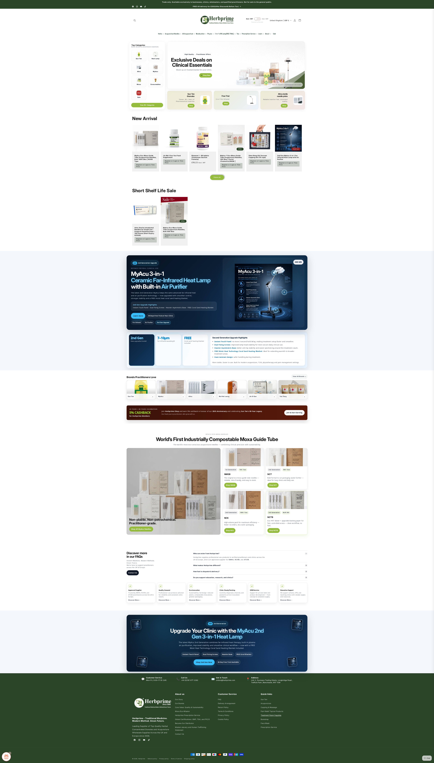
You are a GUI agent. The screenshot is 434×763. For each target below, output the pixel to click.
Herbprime (141, 758)
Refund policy (152, 758)
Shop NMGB (230, 485)
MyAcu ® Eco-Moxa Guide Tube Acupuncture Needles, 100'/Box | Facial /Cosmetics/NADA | (231, 158)
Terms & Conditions (225, 711)
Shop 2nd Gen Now (204, 662)
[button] (134, 20)
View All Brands (299, 376)
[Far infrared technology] (274, 273)
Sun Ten (264, 699)
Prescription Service (269, 727)
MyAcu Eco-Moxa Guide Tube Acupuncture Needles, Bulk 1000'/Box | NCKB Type (145, 158)
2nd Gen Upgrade (163, 322)
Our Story (179, 699)
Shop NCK (230, 530)
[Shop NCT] (286, 457)
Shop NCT (273, 485)
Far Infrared (137, 322)
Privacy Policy (223, 715)
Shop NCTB (273, 530)
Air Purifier (149, 322)
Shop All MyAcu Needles (141, 529)
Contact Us (132, 573)
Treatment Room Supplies (271, 715)
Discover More (134, 600)
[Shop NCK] (243, 500)
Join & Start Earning (294, 413)
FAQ (219, 699)
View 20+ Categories (147, 105)
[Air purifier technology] (284, 292)
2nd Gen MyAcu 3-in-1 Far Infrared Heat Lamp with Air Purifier (288, 157)
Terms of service (176, 758)
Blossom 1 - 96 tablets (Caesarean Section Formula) (200, 157)
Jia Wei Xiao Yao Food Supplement (172, 156)
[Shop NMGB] (243, 457)
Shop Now (206, 75)
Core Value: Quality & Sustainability (189, 707)
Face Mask (265, 723)
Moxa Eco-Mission (182, 711)
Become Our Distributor (184, 723)
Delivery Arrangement (226, 703)
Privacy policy (164, 758)
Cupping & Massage (269, 707)
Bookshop (265, 719)
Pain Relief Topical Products (272, 711)
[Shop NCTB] (286, 500)
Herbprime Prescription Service (187, 715)
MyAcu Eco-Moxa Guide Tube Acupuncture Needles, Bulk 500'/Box (174, 229)
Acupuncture (266, 703)
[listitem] (141, 389)
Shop (191, 105)
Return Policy (223, 707)
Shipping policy (189, 758)
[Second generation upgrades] (275, 310)
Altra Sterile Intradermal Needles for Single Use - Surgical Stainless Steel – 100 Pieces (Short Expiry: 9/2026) (144, 231)
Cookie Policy (223, 719)
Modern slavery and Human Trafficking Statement (190, 728)
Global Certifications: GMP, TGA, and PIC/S (192, 719)
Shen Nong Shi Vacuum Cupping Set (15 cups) (258, 156)
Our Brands (179, 703)
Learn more (138, 316)
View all (217, 177)
